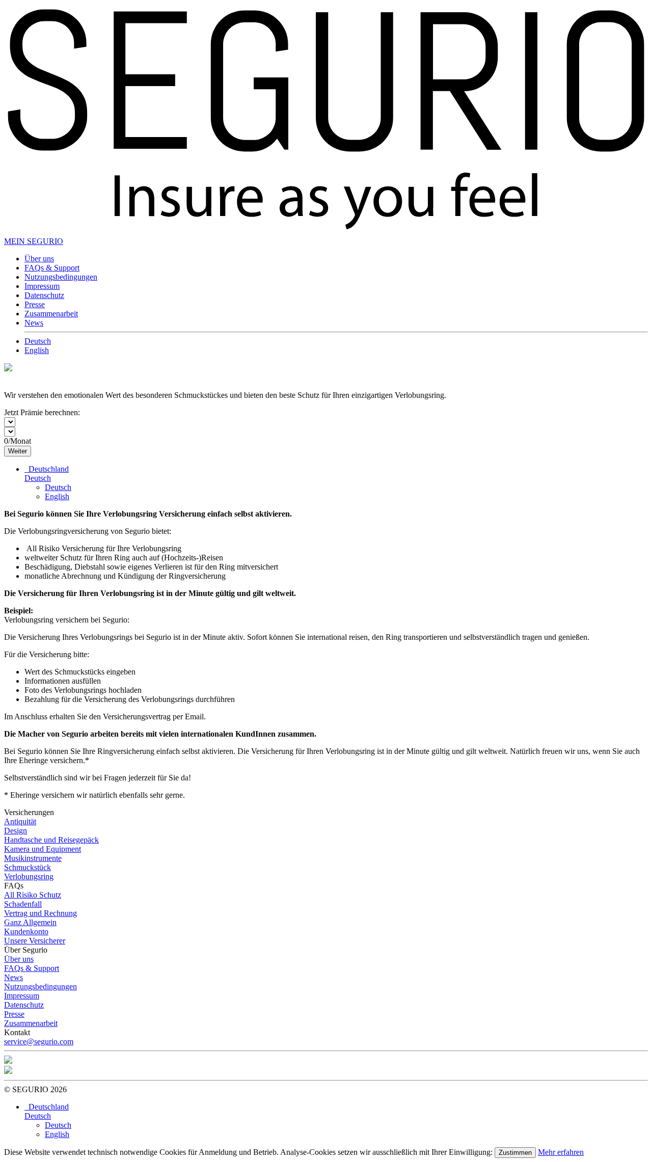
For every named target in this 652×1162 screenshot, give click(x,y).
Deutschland (46, 469)
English (36, 350)
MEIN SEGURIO (33, 241)
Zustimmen (515, 1152)
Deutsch (37, 341)
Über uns (39, 258)
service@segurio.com (38, 1041)
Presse (34, 304)
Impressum (42, 286)
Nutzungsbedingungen (60, 277)
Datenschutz (44, 295)
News (33, 322)
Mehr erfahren (561, 1152)
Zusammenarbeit (51, 313)
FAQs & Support (51, 267)
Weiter (17, 451)
